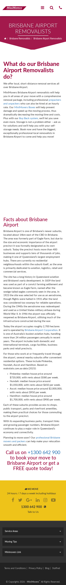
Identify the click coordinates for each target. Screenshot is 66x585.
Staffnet (56, 568)
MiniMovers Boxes (24, 107)
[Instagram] (45, 500)
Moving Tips (11, 542)
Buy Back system (28, 118)
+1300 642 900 (44, 452)
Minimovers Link (13, 552)
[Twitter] (20, 500)
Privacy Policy (35, 568)
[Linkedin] (38, 500)
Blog (47, 568)
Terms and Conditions (15, 568)
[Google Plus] (29, 500)
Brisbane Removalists (19, 39)
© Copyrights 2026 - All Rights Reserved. (33, 582)
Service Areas (11, 531)
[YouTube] (53, 500)
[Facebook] (13, 500)
